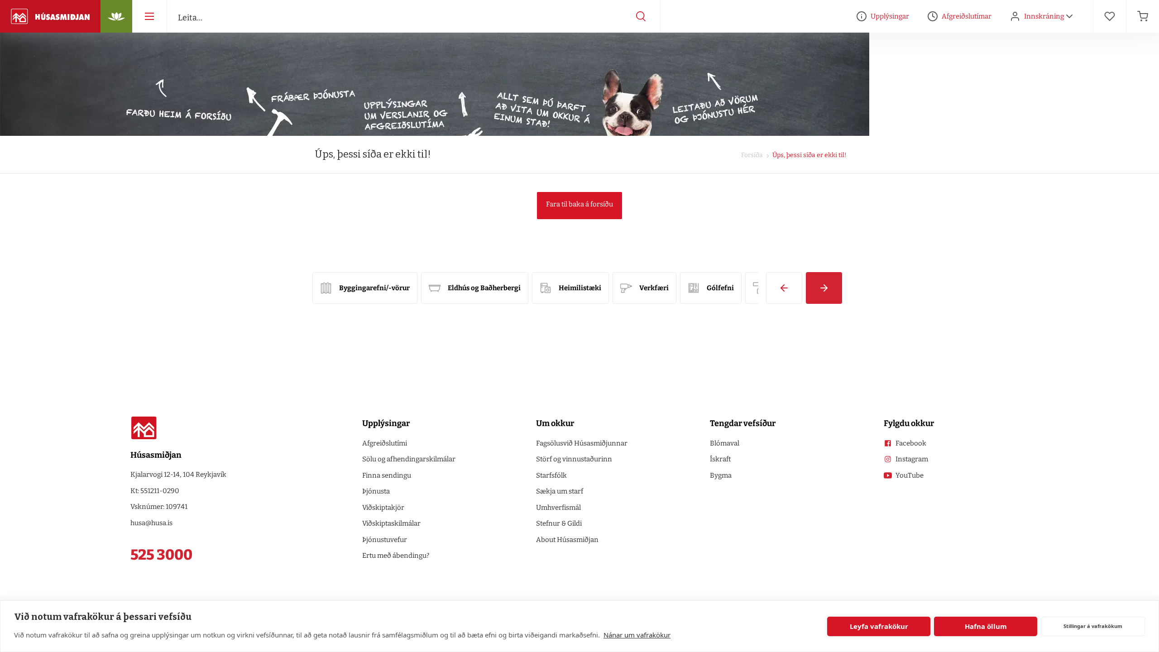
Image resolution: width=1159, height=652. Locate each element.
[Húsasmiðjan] (50, 16)
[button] (784, 288)
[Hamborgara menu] (149, 16)
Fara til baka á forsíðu (579, 204)
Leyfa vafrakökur (879, 626)
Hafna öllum (986, 626)
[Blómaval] (116, 16)
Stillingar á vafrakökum (1092, 626)
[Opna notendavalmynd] (1069, 16)
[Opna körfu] (1142, 16)
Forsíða (752, 155)
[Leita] (641, 16)
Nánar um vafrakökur (636, 634)
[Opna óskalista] (1109, 16)
